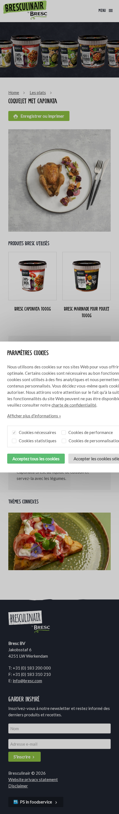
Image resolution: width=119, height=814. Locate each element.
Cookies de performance (90, 432)
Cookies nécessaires (37, 432)
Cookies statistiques (37, 440)
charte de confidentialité (73, 404)
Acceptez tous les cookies (36, 458)
